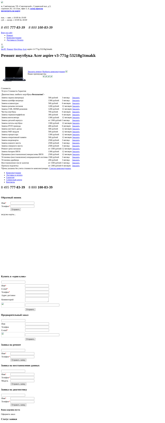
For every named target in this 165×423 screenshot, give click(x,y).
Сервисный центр (14, 180)
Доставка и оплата (14, 175)
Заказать (76, 98)
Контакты (10, 182)
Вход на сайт (6, 33)
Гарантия (10, 177)
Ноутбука (18, 49)
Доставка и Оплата (15, 40)
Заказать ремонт (35, 71)
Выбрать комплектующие (53, 71)
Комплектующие (14, 38)
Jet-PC (3, 49)
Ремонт (10, 35)
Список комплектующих (60, 168)
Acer (25, 49)
